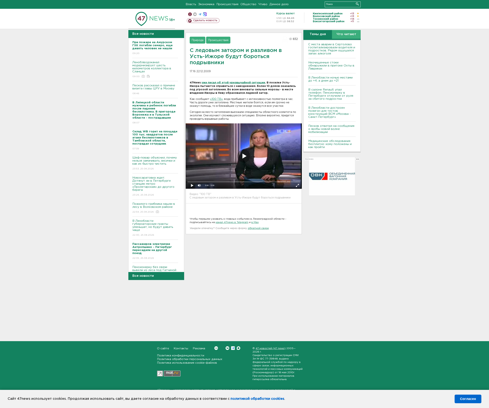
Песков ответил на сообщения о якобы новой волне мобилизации (331, 129)
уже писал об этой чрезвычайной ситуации (233, 83)
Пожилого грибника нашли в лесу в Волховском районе (153, 208)
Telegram (233, 348)
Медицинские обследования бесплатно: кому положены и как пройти (330, 144)
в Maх (255, 222)
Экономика (206, 4)
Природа (197, 40)
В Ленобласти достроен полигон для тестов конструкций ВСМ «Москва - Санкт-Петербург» (329, 112)
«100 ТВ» (216, 99)
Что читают (346, 34)
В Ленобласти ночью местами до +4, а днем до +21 (330, 79)
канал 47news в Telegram (232, 222)
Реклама (199, 348)
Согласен (468, 399)
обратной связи (258, 228)
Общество (248, 4)
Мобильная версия (190, 14)
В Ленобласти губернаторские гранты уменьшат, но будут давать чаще (152, 228)
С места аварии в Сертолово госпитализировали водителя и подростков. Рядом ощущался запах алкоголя (331, 49)
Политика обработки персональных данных (189, 359)
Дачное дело (279, 4)
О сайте (163, 348)
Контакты (181, 348)
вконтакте (195, 14)
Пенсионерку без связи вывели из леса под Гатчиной (154, 271)
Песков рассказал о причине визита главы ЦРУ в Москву (153, 89)
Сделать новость (205, 20)
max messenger (205, 14)
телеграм (200, 14)
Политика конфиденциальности (180, 355)
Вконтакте (227, 348)
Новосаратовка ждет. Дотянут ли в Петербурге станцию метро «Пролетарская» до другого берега (153, 186)
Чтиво (262, 4)
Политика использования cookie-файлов (187, 363)
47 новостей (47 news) (271, 348)
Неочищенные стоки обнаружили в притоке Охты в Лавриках (331, 65)
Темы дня (318, 34)
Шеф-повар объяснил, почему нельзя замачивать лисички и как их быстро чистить (154, 163)
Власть (191, 4)
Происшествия (227, 4)
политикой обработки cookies (257, 398)
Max (238, 348)
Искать (357, 3)
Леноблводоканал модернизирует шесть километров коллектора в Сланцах (151, 69)
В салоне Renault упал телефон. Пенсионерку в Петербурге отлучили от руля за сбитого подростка (330, 94)
